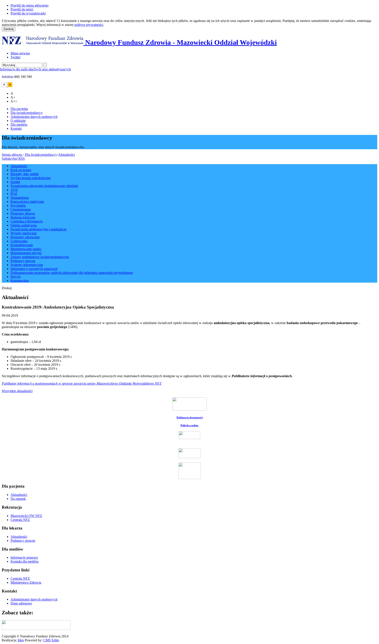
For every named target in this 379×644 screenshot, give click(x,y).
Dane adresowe (21, 603)
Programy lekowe (23, 213)
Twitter (15, 57)
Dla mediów (19, 124)
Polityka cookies (189, 425)
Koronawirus (20, 280)
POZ (14, 194)
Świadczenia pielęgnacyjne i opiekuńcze (38, 229)
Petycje (16, 276)
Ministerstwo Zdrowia (26, 582)
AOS (14, 190)
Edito (55, 640)
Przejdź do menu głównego (29, 5)
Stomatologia (20, 197)
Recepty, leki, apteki (25, 174)
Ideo (21, 640)
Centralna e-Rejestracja (27, 221)
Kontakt (16, 128)
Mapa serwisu (20, 53)
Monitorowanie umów (26, 249)
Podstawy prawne (23, 261)
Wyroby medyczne (24, 233)
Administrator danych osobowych (34, 116)
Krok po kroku (21, 170)
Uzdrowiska (19, 241)
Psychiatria (18, 205)
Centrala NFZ (20, 520)
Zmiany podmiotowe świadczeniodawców (40, 257)
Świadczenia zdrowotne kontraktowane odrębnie (44, 186)
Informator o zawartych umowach (34, 269)
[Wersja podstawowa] (4, 86)
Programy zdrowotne (25, 237)
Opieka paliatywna (24, 225)
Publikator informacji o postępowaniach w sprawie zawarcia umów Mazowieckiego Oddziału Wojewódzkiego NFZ (81, 383)
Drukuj (7, 288)
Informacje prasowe (24, 557)
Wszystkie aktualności (17, 391)
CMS (47, 640)
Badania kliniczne (23, 217)
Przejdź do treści (22, 9)
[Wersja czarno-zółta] (9, 86)
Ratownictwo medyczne (27, 201)
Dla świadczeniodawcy (27, 113)
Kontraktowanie (22, 245)
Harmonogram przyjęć (26, 253)
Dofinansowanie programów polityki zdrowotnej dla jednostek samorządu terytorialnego (72, 272)
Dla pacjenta (19, 109)
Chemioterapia (21, 209)
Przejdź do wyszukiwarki (28, 13)
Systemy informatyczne (27, 265)
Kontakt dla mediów (25, 561)
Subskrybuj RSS (13, 158)
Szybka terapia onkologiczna (30, 178)
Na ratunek (18, 498)
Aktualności (66, 154)
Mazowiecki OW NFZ (26, 516)
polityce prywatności (88, 25)
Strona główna (12, 154)
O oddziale (18, 120)
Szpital (15, 182)
